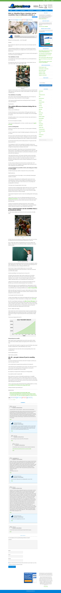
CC (22, 237)
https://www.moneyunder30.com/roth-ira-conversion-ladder (22, 448)
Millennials (40, 109)
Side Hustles (41, 125)
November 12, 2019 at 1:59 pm (18, 516)
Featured (40, 100)
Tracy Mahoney (14, 458)
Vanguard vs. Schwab (42, 73)
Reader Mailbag (41, 118)
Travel (40, 132)
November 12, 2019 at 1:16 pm (17, 488)
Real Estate (40, 120)
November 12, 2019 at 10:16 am (17, 407)
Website (9, 558)
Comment (10, 539)
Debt (39, 96)
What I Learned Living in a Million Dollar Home (46, 57)
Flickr (28, 236)
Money (14, 399)
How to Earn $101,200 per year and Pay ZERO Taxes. (20, 392)
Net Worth (40, 114)
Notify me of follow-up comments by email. (15, 564)
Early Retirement (41, 98)
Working (40, 136)
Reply (10, 419)
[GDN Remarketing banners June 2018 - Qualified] (30, 582)
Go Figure (40, 103)
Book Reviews (41, 91)
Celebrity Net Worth (42, 94)
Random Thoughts (41, 116)
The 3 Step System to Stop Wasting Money (45, 53)
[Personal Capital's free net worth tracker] (46, 46)
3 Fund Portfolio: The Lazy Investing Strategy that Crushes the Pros (23, 395)
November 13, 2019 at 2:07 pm (20, 445)
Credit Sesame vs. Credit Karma (43, 68)
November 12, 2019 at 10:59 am (17, 459)
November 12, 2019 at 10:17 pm (19, 436)
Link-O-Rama (41, 107)
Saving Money (41, 123)
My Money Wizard (19, 6)
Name (9, 550)
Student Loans (41, 127)
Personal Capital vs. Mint (42, 67)
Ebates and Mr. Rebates (42, 70)
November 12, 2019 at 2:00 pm (18, 477)
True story (34, 298)
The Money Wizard (41, 129)
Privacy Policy (46, 586)
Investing (40, 105)
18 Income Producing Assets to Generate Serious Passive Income (23, 393)
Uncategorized (41, 134)
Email (9, 554)
